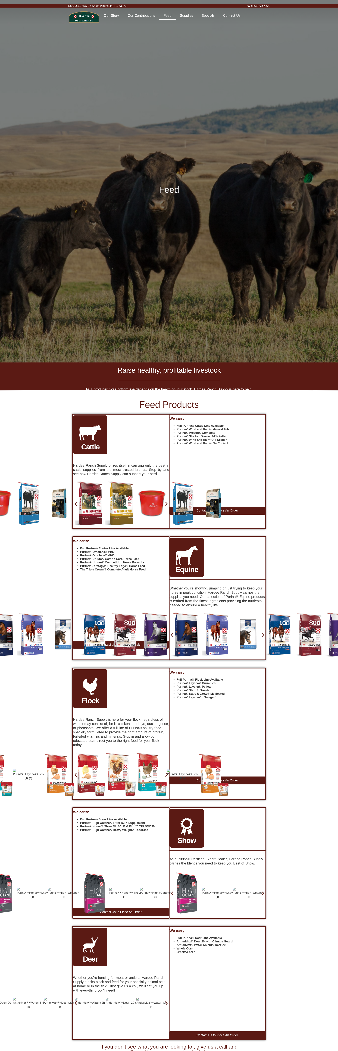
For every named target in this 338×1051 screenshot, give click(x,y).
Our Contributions (141, 15)
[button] (75, 504)
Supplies (186, 15)
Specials (208, 15)
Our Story (111, 15)
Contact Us (231, 15)
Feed (167, 15)
